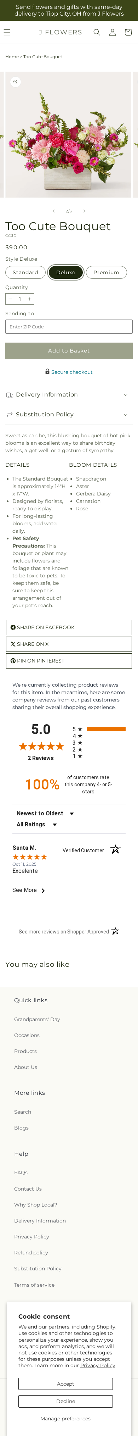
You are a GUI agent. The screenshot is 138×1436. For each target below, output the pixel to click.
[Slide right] (84, 211)
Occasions (27, 1035)
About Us (25, 1067)
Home (12, 56)
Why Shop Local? (35, 1205)
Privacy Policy (97, 1365)
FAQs (21, 1172)
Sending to (30, 313)
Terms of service (34, 1285)
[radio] (99, 729)
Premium (106, 272)
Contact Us (28, 1189)
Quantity (16, 287)
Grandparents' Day (37, 1019)
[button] (97, 32)
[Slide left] (53, 211)
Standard (25, 272)
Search (22, 1112)
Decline (65, 1401)
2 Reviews (48, 758)
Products (25, 1051)
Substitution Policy (38, 1268)
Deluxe (65, 272)
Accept (65, 1384)
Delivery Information (40, 1221)
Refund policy (31, 1252)
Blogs (21, 1128)
